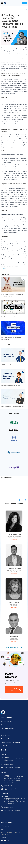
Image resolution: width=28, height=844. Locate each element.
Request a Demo (13, 689)
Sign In (24, 2)
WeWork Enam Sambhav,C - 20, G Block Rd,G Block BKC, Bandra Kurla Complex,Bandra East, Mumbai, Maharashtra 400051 (14, 778)
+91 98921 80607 (8, 764)
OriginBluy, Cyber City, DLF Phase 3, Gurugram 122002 (13, 758)
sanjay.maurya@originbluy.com (12, 767)
